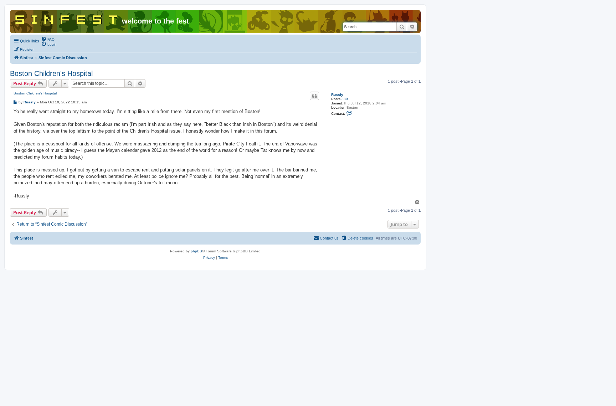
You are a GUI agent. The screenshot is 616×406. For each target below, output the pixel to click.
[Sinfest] (67, 18)
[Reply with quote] (314, 96)
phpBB (196, 251)
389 (345, 99)
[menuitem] (48, 38)
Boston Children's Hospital (51, 73)
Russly (337, 95)
